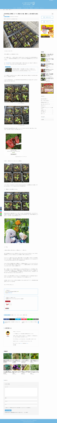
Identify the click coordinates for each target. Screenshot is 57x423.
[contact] (51, 0)
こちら (21, 343)
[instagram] (49, 0)
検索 (52, 13)
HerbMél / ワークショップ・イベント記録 (47, 108)
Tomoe (8, 336)
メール (6, 401)
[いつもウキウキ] (28, 3)
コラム (43, 113)
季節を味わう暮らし (45, 102)
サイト (6, 404)
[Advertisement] (47, 44)
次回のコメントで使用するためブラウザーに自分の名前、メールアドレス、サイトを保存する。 (18, 407)
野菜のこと (8, 16)
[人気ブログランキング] (7, 308)
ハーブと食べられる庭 (45, 100)
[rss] (50, 0)
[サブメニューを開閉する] (52, 110)
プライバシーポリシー (29, 420)
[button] (6, 319)
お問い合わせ (34, 420)
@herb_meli (10, 292)
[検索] (53, 0)
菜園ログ (5, 16)
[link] (13, 344)
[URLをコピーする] (36, 319)
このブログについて (23, 420)
